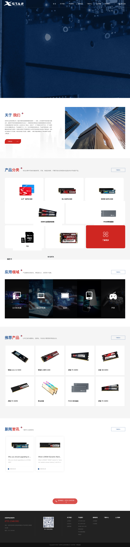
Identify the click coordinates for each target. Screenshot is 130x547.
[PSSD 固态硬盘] (95, 212)
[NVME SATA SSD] (104, 189)
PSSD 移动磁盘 (73, 401)
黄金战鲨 (41, 401)
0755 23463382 (12, 521)
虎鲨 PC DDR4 (73, 370)
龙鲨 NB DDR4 (103, 370)
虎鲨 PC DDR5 (13, 401)
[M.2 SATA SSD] (64, 189)
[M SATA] (65, 236)
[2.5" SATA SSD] (24, 189)
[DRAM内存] (34, 212)
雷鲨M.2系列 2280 (44, 370)
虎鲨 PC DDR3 (103, 401)
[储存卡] (24, 236)
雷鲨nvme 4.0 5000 (14, 370)
